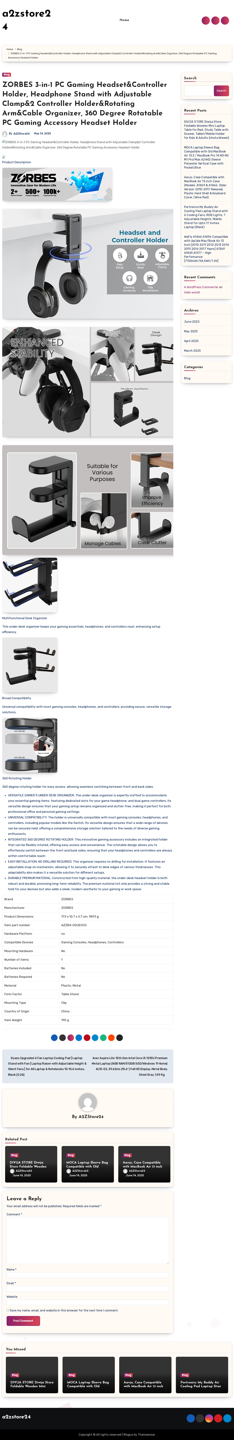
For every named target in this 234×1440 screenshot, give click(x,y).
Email (11, 1283)
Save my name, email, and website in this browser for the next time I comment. (64, 1310)
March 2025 (192, 350)
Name (11, 1269)
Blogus (128, 1434)
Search (190, 78)
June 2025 (191, 321)
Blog (7, 74)
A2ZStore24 (22, 133)
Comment (14, 1214)
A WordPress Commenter (201, 287)
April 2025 (191, 341)
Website (12, 1296)
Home (124, 20)
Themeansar (146, 1434)
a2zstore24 (16, 1417)
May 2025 (191, 331)
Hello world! (192, 292)
